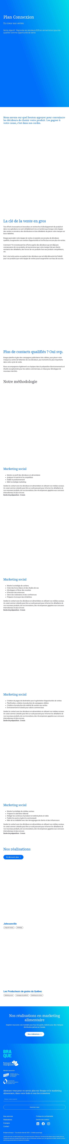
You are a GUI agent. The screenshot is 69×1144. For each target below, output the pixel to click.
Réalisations (7, 1120)
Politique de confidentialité (44, 1116)
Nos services (8, 1116)
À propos (6, 1123)
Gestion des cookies (42, 1119)
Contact (6, 1126)
